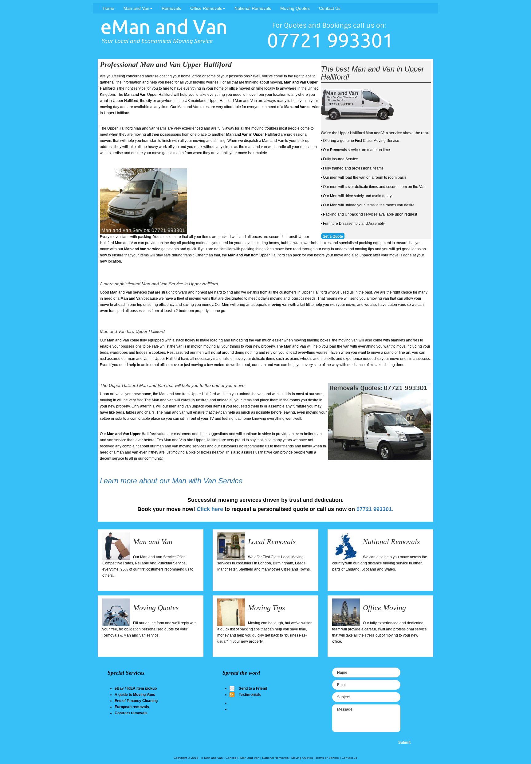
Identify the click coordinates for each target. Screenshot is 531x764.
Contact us (349, 757)
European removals (132, 707)
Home (108, 8)
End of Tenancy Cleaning (136, 701)
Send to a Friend (253, 688)
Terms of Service (327, 757)
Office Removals (206, 8)
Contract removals (131, 713)
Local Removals (272, 542)
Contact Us (329, 8)
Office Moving (384, 608)
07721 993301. (374, 509)
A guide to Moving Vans (135, 694)
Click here (210, 509)
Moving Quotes (295, 8)
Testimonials (250, 694)
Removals (171, 8)
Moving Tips (266, 608)
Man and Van (136, 8)
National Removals (252, 8)
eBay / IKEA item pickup (136, 688)
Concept (232, 757)
